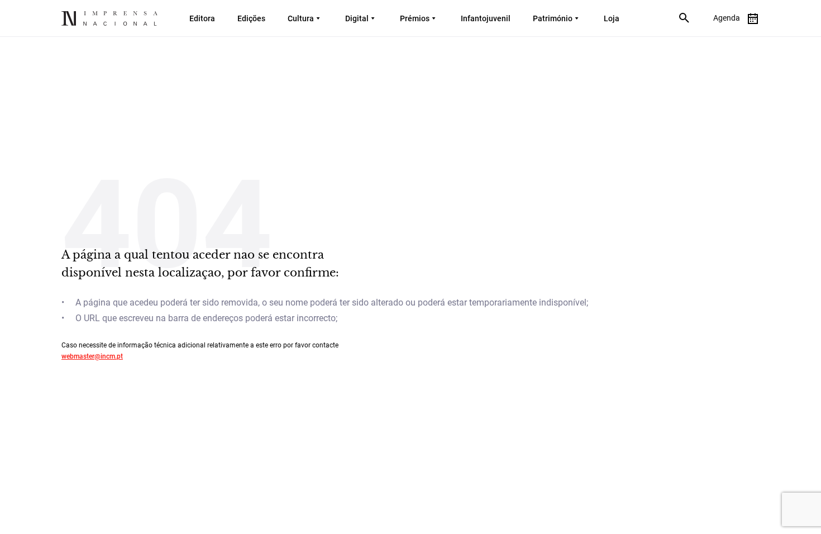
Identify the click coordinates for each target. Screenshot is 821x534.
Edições (251, 18)
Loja (611, 18)
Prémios (414, 18)
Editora (202, 18)
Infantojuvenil (485, 18)
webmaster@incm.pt (92, 356)
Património (552, 18)
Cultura (301, 18)
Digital (357, 18)
